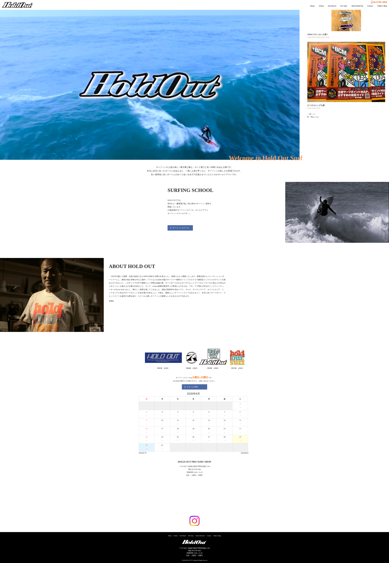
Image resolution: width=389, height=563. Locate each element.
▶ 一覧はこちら (313, 117)
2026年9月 (245, 453)
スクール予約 (192, 387)
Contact (370, 6)
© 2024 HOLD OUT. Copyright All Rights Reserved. (194, 560)
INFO (318, 37)
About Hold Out (357, 6)
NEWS (322, 37)
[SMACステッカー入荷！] (346, 29)
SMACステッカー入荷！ (318, 34)
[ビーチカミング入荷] (346, 100)
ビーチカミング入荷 (316, 105)
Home (312, 6)
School (321, 6)
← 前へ (310, 114)
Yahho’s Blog (382, 6)
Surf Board (332, 6)
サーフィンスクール (180, 228)
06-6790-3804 (380, 2)
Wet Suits (343, 6)
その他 (327, 37)
